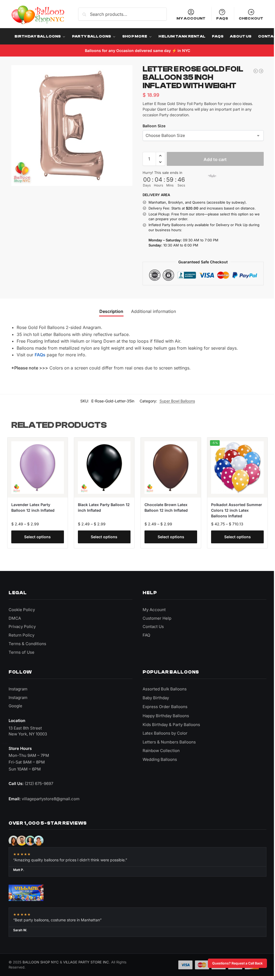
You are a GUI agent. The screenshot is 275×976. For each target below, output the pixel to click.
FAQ (144, 634)
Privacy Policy (22, 625)
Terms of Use (21, 650)
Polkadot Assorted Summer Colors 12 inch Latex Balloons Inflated (233, 509)
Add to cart (212, 159)
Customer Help (155, 616)
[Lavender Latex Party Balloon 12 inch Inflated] (37, 466)
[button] (158, 155)
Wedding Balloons (158, 758)
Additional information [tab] (151, 311)
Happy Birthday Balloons (164, 714)
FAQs (218, 18)
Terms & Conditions (27, 642)
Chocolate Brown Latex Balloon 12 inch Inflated (164, 506)
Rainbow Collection (159, 749)
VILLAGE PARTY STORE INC (86, 961)
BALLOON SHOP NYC (41, 961)
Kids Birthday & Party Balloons (169, 723)
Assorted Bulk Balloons (163, 687)
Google (15, 704)
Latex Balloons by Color (163, 731)
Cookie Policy (22, 608)
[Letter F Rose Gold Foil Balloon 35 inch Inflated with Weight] (257, 71)
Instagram (18, 687)
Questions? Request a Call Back (233, 963)
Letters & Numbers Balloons (167, 740)
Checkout (247, 18)
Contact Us (151, 625)
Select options (37, 535)
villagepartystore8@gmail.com (50, 797)
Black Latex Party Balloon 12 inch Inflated (100, 506)
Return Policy (21, 634)
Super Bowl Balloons (173, 400)
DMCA (15, 616)
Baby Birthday (154, 696)
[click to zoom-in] (71, 125)
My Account (186, 18)
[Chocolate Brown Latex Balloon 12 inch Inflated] (168, 466)
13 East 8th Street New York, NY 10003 (28, 729)
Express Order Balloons (163, 705)
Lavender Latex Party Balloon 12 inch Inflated (33, 506)
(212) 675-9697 (39, 782)
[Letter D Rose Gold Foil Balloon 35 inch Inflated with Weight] (251, 71)
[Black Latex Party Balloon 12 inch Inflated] (102, 466)
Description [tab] (109, 311)
